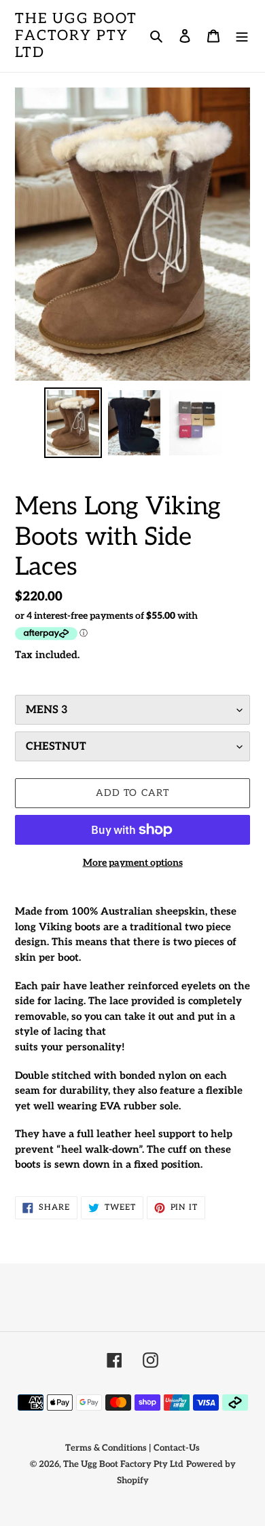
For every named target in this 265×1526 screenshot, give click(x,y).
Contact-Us (177, 1448)
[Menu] (242, 36)
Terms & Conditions (106, 1448)
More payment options (133, 863)
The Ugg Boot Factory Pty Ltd (76, 35)
